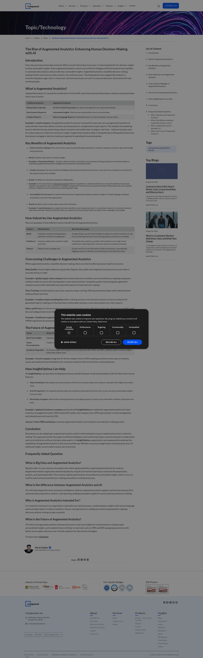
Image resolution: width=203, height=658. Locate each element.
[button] (68, 342)
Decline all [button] (111, 342)
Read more (102, 321)
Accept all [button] (132, 342)
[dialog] (101, 329)
